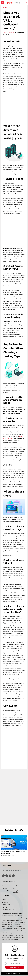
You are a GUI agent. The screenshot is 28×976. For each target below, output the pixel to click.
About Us (4, 899)
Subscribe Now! (14, 967)
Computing (6, 7)
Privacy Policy (6, 904)
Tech (14, 888)
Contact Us (5, 902)
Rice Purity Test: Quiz (8, 909)
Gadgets (4, 888)
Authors (4, 907)
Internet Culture (6, 891)
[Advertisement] (14, 811)
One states (19, 666)
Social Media (16, 886)
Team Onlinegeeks (8, 32)
